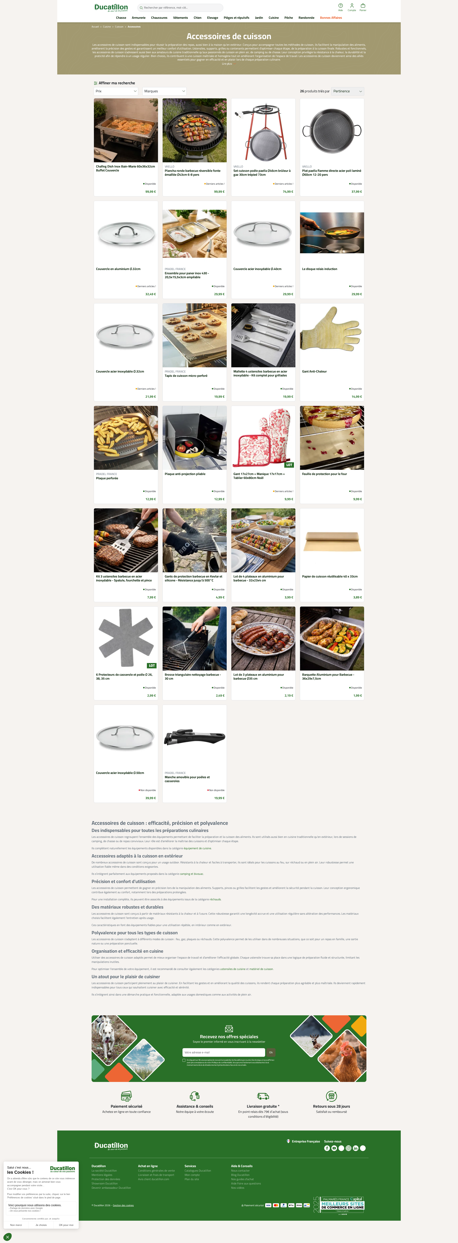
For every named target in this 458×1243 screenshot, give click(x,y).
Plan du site (192, 1179)
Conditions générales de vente (156, 1171)
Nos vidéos (237, 1188)
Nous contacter (240, 1171)
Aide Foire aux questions (246, 1183)
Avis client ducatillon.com (153, 1179)
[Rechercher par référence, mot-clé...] (141, 8)
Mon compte (192, 1175)
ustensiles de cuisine (232, 969)
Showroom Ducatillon (105, 1183)
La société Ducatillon (104, 1171)
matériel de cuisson (261, 969)
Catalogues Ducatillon (198, 1171)
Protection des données (106, 1179)
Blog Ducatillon (240, 1175)
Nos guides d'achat (242, 1179)
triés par (324, 91)
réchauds (215, 899)
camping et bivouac (191, 874)
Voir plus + (104, 1070)
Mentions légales (102, 1175)
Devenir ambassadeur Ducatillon (111, 1188)
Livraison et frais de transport (156, 1175)
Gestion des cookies (123, 1205)
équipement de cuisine (197, 848)
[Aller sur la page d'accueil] (111, 7)
